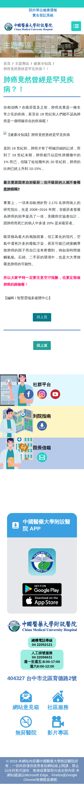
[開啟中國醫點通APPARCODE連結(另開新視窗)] (42, 562)
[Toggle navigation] (76, 26)
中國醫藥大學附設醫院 (42, 626)
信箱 (42, 457)
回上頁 (42, 317)
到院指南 (42, 426)
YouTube (55, 394)
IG (42, 394)
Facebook (29, 394)
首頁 (7, 64)
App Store (42, 601)
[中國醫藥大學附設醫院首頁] (34, 26)
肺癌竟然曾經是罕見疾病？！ (26, 69)
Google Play (42, 589)
